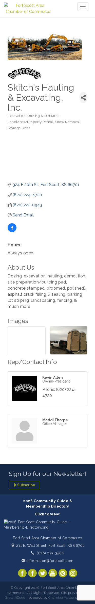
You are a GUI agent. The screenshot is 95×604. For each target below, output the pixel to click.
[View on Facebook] (12, 230)
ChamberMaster (61, 597)
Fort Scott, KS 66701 (50, 545)
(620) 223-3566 (50, 553)
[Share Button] (83, 97)
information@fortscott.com (49, 561)
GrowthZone (15, 597)
